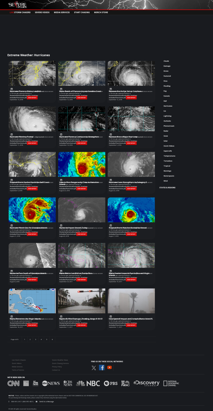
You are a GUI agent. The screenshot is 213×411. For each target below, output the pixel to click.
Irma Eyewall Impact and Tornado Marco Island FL (131, 319)
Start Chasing (82, 12)
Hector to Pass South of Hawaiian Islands (28, 273)
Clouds (166, 61)
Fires (165, 81)
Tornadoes (168, 161)
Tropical (167, 166)
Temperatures (169, 156)
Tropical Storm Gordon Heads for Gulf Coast (29, 182)
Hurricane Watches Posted (21, 137)
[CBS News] (67, 383)
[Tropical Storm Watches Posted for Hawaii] (131, 215)
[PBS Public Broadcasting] (111, 383)
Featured (167, 76)
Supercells (168, 151)
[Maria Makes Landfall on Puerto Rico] (81, 260)
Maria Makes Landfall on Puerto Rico (75, 273)
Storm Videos (169, 146)
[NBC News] (88, 383)
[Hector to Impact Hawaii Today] (81, 215)
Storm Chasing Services (60, 363)
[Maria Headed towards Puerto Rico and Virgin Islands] (131, 260)
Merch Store (101, 12)
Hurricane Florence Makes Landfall (25, 91)
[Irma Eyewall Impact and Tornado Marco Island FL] (131, 306)
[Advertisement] (106, 31)
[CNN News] (13, 383)
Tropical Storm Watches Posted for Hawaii (128, 228)
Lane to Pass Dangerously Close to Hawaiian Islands (79, 183)
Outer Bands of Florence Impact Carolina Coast (80, 91)
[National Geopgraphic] (171, 383)
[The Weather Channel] (26, 383)
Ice (165, 111)
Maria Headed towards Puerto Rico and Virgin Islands (129, 274)
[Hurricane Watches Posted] (32, 124)
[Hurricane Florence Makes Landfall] (32, 78)
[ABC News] (51, 383)
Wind (166, 181)
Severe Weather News (60, 360)
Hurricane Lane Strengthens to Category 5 (128, 182)
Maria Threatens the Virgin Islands (25, 319)
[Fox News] (35, 383)
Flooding (167, 86)
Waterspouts (169, 176)
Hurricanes (168, 106)
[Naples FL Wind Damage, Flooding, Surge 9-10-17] (81, 306)
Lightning (167, 116)
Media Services (62, 12)
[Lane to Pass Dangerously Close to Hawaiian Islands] (81, 169)
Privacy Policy (57, 367)
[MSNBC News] (125, 383)
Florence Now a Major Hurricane (123, 137)
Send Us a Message (46, 401)
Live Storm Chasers (19, 360)
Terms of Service (18, 370)
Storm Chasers (20, 12)
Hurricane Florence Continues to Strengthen (79, 137)
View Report (32, 97)
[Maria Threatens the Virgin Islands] (32, 306)
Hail (165, 101)
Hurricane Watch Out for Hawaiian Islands (28, 228)
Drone (166, 71)
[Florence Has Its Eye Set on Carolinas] (131, 78)
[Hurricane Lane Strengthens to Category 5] (131, 169)
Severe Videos (42, 12)
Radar (166, 131)
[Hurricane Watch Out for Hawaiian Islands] (32, 215)
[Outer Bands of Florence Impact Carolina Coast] (81, 78)
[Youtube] (109, 367)
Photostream (169, 126)
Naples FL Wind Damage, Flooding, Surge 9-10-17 (80, 319)
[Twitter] (94, 368)
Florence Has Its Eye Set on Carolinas (125, 91)
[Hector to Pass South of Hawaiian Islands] (32, 260)
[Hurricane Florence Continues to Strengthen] (81, 124)
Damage (167, 66)
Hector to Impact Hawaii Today (73, 228)
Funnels (167, 96)
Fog (165, 91)
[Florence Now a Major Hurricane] (131, 124)
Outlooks (167, 121)
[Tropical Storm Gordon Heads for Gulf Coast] (32, 169)
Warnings (167, 171)
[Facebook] (102, 367)
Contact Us (56, 370)
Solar (166, 141)
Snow (166, 136)
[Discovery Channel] (147, 383)
